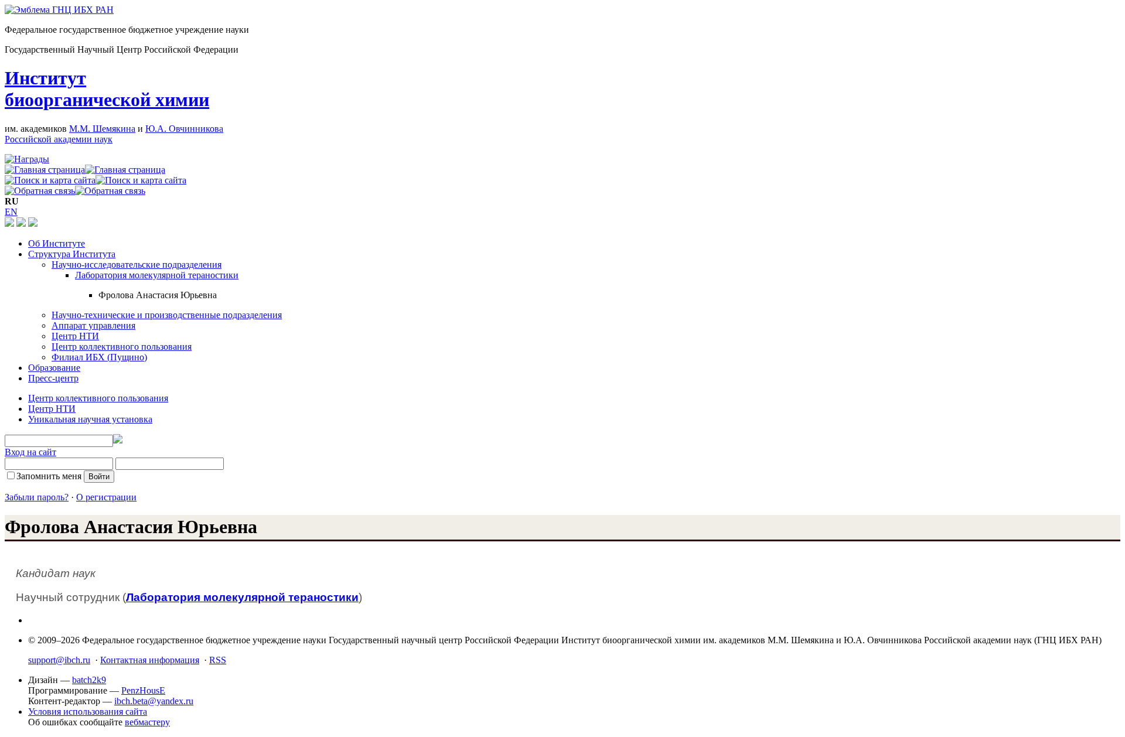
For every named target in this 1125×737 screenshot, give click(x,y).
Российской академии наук (58, 139)
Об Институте (56, 243)
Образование (54, 368)
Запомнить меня (48, 476)
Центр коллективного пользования (122, 347)
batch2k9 (89, 680)
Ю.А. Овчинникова (184, 129)
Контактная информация (149, 660)
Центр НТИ (75, 336)
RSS (217, 660)
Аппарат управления (93, 325)
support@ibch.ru (59, 660)
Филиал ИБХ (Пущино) (99, 357)
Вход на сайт (30, 452)
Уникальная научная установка (90, 419)
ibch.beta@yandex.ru (153, 701)
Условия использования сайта (87, 711)
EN (11, 212)
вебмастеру (147, 722)
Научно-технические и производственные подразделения (167, 315)
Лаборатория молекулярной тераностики (156, 275)
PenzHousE (143, 690)
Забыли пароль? (37, 497)
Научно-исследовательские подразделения (136, 264)
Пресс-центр (53, 378)
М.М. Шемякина (102, 129)
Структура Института (71, 254)
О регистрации (106, 497)
